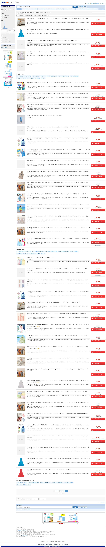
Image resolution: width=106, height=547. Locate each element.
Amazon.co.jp (6, 39)
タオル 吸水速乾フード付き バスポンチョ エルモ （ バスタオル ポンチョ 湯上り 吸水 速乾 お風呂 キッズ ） (49, 469)
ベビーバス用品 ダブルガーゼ (63, 76)
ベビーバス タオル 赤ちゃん (22, 482)
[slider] (2, 28)
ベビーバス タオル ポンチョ (45, 482)
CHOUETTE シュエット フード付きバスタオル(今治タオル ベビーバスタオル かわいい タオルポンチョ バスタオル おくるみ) (53, 40)
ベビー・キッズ (6, 17)
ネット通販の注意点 (24, 535)
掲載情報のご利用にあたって (22, 530)
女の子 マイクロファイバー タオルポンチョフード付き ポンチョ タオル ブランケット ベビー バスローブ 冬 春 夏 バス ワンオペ (53, 302)
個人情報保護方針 (49, 544)
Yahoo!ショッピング (7, 41)
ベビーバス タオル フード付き (33, 482)
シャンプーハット (33, 78)
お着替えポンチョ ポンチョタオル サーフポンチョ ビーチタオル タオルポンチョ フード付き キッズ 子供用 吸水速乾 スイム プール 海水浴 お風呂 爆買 (58, 160)
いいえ (42, 498)
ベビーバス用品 (6, 10)
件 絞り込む (8, 32)
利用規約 (42, 544)
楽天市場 (5, 37)
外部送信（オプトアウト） (58, 544)
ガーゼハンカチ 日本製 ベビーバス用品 (24, 484)
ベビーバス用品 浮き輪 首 (68, 482)
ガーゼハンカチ (25, 78)
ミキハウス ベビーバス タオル (57, 482)
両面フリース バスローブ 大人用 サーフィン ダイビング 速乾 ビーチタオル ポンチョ (44, 115)
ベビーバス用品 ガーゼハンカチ (37, 76)
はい (35, 498)
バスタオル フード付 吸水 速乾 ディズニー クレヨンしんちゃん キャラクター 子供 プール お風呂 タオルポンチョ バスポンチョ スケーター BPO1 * (57, 268)
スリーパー (43, 78)
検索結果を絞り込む (83, 6)
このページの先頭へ (101, 502)
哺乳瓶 (38, 78)
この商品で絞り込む (98, 245)
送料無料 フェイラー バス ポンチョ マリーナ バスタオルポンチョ (40, 257)
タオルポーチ (19, 78)
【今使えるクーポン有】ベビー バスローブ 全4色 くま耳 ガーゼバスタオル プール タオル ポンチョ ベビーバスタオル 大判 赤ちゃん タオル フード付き (58, 447)
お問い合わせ (67, 544)
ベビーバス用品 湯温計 (74, 76)
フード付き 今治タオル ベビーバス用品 (24, 76)
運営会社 (38, 544)
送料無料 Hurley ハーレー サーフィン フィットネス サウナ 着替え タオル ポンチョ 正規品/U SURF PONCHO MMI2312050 (52, 126)
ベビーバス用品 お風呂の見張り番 (51, 76)
